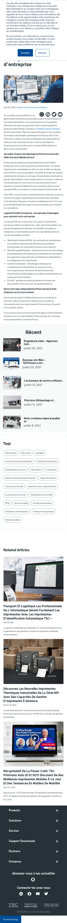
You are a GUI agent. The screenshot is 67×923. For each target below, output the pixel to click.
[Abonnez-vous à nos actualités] (33, 879)
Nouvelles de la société (41, 494)
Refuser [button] (42, 52)
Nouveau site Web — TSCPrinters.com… (34, 361)
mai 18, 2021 (8, 622)
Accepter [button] (25, 52)
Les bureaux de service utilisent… (44, 380)
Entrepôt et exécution (47, 461)
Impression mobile (14, 486)
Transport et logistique (43, 511)
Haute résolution (48, 478)
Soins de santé (21, 503)
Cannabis (40, 452)
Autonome (26, 452)
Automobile (10, 452)
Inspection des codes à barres (42, 486)
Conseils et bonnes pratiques (19, 461)
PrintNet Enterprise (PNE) (48, 128)
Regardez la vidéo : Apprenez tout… (41, 342)
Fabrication (36, 469)
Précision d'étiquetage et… (40, 400)
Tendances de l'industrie (16, 511)
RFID (7, 503)
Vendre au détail (12, 519)
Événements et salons (15, 469)
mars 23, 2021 (9, 787)
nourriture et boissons (15, 494)
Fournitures (51, 469)
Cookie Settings (10, 919)
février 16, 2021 (9, 705)
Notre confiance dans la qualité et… (42, 420)
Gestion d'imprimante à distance (31, 107)
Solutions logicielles (42, 503)
